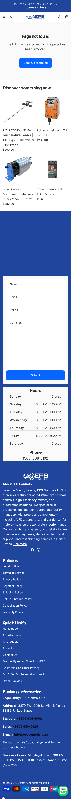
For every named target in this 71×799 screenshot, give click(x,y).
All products (10, 641)
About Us (9, 648)
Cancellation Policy (15, 605)
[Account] (59, 17)
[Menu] (4, 17)
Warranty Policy (13, 612)
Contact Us (10, 655)
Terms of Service (13, 573)
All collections (12, 635)
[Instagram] (39, 550)
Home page (10, 628)
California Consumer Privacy (21, 668)
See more (20, 544)
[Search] (11, 17)
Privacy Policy (12, 579)
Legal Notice (11, 566)
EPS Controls (20, 782)
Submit (35, 375)
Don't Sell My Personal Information (25, 674)
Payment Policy (13, 586)
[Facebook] (32, 550)
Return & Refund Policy (17, 599)
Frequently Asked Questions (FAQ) (25, 661)
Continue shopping (35, 62)
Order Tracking (12, 681)
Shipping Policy (13, 592)
